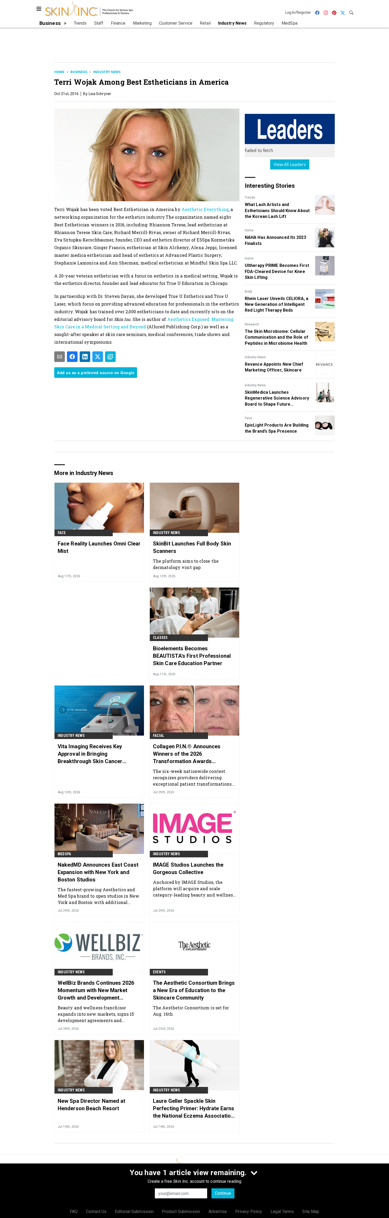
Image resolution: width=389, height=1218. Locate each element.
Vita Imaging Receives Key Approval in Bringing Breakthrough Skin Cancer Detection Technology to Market (97, 754)
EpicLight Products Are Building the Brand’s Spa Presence (277, 428)
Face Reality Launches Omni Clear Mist (99, 547)
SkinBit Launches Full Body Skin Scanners (192, 547)
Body (248, 291)
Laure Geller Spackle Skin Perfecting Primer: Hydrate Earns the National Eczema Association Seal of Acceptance (193, 1109)
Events (159, 972)
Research (252, 324)
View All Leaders (290, 164)
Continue (223, 1193)
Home (59, 72)
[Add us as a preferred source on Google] (110, 356)
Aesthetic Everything (205, 209)
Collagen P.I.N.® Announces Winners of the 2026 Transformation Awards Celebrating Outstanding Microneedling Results (187, 754)
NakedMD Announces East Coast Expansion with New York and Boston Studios (98, 872)
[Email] (59, 356)
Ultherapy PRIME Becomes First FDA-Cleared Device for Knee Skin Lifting (277, 271)
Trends (250, 197)
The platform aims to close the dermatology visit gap (186, 564)
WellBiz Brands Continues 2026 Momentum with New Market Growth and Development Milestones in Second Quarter (96, 990)
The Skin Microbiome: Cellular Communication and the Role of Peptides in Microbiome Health (276, 337)
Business (78, 72)
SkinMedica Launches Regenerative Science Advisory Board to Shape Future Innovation (277, 398)
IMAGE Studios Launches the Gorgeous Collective (188, 868)
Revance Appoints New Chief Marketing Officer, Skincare (274, 367)
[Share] (72, 356)
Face (248, 418)
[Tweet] (97, 356)
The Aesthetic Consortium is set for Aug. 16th (191, 1011)
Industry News (106, 72)
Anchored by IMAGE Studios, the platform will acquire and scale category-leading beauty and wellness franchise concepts (194, 888)
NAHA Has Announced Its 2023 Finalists (275, 240)
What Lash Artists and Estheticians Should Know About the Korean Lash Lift (277, 210)
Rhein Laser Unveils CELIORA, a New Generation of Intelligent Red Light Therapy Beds (276, 304)
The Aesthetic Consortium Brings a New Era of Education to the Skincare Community (194, 990)
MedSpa (64, 854)
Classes (160, 637)
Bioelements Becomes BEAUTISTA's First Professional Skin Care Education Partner (192, 655)
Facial (158, 735)
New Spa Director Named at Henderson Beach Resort (91, 1105)
